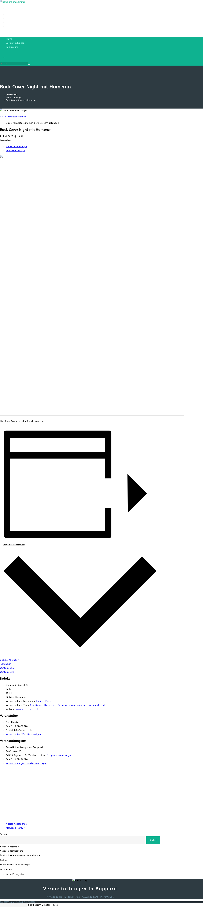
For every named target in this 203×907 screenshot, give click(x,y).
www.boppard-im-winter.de (98, 897)
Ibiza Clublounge (16, 146)
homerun (81, 705)
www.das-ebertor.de (27, 709)
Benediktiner (36, 705)
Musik (48, 701)
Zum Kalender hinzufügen (14, 545)
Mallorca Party (15, 150)
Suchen (3, 834)
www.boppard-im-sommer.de (63, 897)
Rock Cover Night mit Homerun (21, 100)
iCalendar (5, 664)
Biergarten (50, 705)
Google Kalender (9, 660)
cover (72, 705)
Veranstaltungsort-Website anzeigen (26, 763)
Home (9, 39)
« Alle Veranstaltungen (13, 116)
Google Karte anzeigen (59, 755)
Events (40, 701)
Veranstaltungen (15, 43)
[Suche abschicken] (29, 64)
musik (96, 705)
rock (103, 705)
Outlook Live (7, 672)
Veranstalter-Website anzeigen (23, 734)
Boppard (63, 705)
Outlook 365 (7, 668)
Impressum (12, 47)
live (90, 705)
